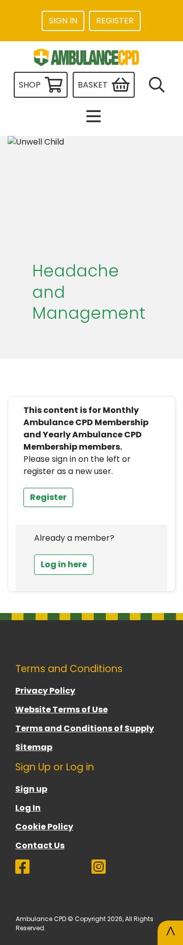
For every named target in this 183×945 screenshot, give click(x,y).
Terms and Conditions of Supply (84, 728)
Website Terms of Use (61, 709)
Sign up (31, 789)
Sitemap (33, 747)
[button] (91, 116)
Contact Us (40, 845)
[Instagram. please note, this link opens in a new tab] (130, 870)
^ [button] (170, 932)
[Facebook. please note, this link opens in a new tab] (53, 870)
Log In (28, 808)
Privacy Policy (45, 691)
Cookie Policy (44, 826)
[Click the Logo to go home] (87, 57)
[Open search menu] (154, 84)
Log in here (64, 564)
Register (48, 497)
